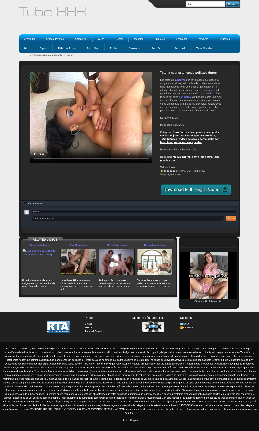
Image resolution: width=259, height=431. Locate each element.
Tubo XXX (24, 55)
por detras (185, 96)
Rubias (114, 48)
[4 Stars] (170, 171)
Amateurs (29, 39)
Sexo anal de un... (40, 245)
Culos (101, 39)
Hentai (119, 39)
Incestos (139, 39)
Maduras (203, 39)
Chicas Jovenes (55, 39)
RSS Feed (188, 327)
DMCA (88, 327)
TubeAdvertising (216, 301)
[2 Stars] (164, 171)
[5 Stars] (173, 171)
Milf (26, 48)
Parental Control (93, 331)
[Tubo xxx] (85, 13)
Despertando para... (155, 245)
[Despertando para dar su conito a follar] (155, 262)
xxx (173, 160)
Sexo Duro (157, 48)
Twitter (186, 323)
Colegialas (81, 39)
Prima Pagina (130, 420)
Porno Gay (93, 48)
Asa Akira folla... (79, 245)
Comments (35, 203)
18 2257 (89, 323)
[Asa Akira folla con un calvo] (78, 262)
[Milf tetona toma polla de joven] (117, 262)
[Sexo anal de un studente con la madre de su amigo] (40, 253)
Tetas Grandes (204, 48)
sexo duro (206, 156)
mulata (177, 156)
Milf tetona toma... (117, 245)
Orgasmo (225, 39)
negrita (181, 79)
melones (209, 90)
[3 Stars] (167, 171)
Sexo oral (179, 48)
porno (195, 156)
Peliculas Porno (66, 48)
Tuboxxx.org (24, 348)
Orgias (43, 48)
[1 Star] (161, 171)
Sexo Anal (134, 48)
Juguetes (160, 39)
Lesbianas (182, 39)
